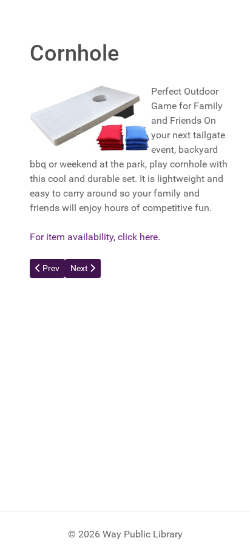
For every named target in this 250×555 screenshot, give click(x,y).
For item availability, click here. (95, 237)
